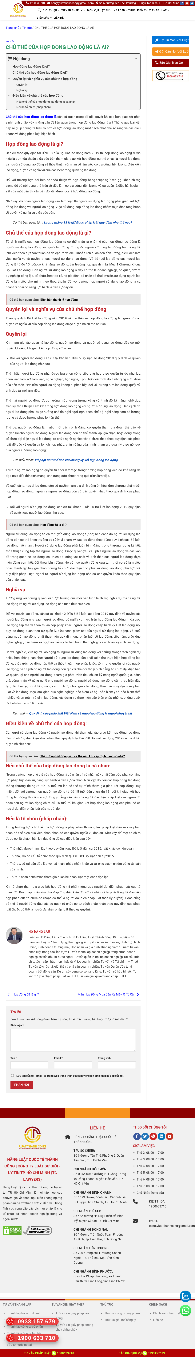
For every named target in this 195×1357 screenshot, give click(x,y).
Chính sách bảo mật (166, 1313)
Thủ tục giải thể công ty (120, 1320)
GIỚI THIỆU (50, 10)
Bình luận (17, 1025)
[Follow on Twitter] (192, 3)
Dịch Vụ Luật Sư (98, 10)
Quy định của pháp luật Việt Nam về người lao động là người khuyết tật (80, 713)
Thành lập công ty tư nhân (25, 1333)
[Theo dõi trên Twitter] (145, 1136)
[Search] (39, 10)
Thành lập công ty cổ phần (25, 1326)
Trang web (104, 1058)
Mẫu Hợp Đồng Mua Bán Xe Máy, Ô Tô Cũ (106, 994)
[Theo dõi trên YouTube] (169, 1136)
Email (58, 1058)
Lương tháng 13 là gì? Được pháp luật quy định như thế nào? (88, 222)
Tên (13, 1058)
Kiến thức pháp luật (152, 10)
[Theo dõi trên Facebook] (137, 1136)
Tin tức (27, 28)
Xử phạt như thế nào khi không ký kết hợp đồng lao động (76, 460)
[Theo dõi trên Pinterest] (153, 1136)
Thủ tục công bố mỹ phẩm (122, 1313)
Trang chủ (12, 28)
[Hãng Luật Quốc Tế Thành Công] (20, 15)
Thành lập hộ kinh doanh (24, 1313)
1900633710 (37, 3)
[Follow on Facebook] (182, 3)
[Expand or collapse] (135, 59)
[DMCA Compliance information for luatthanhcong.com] (37, 1230)
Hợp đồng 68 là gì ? (25, 994)
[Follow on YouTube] (187, 3)
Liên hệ (59, 17)
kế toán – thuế (124, 10)
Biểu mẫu (43, 17)
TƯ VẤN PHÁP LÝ (72, 10)
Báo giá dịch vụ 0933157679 (142, 1353)
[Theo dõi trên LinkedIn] (161, 1136)
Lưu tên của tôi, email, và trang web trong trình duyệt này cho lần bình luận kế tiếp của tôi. (70, 1075)
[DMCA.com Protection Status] (12, 1230)
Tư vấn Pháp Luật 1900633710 (49, 1353)
